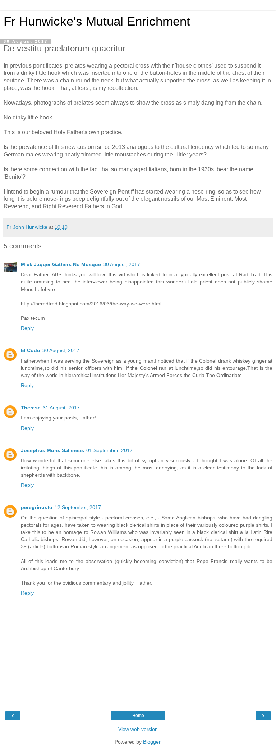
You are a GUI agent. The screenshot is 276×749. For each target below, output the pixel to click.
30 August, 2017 (121, 264)
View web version (138, 729)
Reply (27, 328)
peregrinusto (36, 507)
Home (138, 715)
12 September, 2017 (78, 507)
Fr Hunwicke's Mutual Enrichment (97, 21)
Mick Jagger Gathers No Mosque (61, 264)
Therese (31, 407)
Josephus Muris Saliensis (52, 450)
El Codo (30, 350)
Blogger (151, 742)
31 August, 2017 (61, 407)
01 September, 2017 (109, 450)
